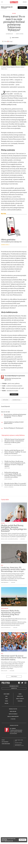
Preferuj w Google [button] (8, 41)
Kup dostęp (22, 839)
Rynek (6, 701)
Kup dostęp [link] (14, 394)
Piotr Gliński (5, 399)
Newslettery (20, 696)
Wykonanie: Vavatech (18, 742)
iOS (10, 728)
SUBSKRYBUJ (22, 7)
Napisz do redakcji (13, 713)
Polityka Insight (5, 741)
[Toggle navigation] (2, 2)
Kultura (14, 13)
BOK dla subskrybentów (13, 716)
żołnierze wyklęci (16, 399)
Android (14, 728)
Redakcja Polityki (13, 708)
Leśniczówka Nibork (6, 743)
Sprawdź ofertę (5, 244)
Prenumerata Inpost (14, 686)
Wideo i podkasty (20, 698)
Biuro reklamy (13, 711)
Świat (6, 698)
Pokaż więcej (14, 676)
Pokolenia (20, 701)
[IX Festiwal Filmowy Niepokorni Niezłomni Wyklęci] (14, 55)
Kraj (7, 696)
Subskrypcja (14, 688)
